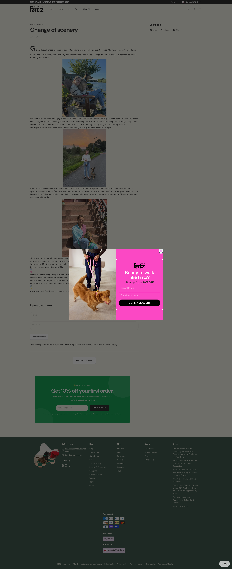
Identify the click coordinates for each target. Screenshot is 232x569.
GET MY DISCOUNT (139, 302)
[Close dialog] (161, 251)
